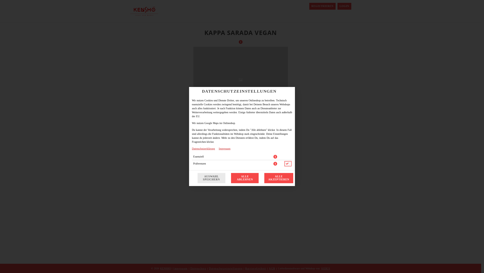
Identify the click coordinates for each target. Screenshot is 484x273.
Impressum (224, 148)
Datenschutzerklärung (203, 148)
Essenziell (198, 156)
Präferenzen (199, 163)
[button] (275, 157)
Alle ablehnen (245, 178)
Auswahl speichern (211, 178)
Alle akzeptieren (278, 178)
